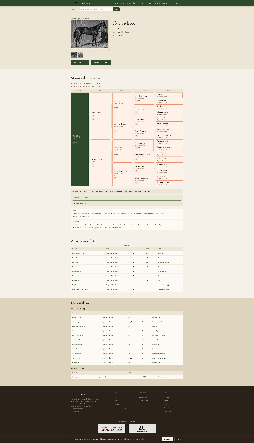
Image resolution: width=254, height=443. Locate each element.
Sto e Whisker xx (158, 340)
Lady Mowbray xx (78, 253)
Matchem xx (148, 214)
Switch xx (149, 225)
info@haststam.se (78, 409)
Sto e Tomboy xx (77, 349)
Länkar (164, 3)
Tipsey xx (141, 225)
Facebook (76, 412)
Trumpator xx (122, 214)
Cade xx (160, 214)
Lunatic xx (155, 344)
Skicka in (157, 3)
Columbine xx (113, 225)
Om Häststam (167, 397)
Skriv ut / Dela (94, 78)
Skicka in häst (143, 397)
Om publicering (168, 408)
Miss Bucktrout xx (78, 331)
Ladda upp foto (143, 401)
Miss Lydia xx (76, 377)
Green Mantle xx (163, 262)
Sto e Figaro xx (157, 331)
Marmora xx (161, 267)
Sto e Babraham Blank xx (127, 225)
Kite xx (154, 326)
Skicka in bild (80, 63)
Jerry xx (85, 214)
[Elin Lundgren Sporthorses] (111, 428)
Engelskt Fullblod (82, 18)
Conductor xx (136, 214)
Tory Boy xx (76, 358)
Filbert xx (75, 258)
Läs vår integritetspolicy (137, 439)
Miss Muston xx (102, 225)
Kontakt (177, 3)
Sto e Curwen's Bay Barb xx (92, 228)
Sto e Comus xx (77, 225)
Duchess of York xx (158, 353)
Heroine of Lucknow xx (80, 289)
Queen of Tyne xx (78, 340)
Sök (116, 9)
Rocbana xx (156, 363)
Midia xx (160, 280)
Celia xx (160, 258)
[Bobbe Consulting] (142, 428)
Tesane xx (155, 349)
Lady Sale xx (162, 271)
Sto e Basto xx (77, 228)
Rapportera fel (101, 63)
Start (116, 3)
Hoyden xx (75, 363)
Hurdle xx (75, 280)
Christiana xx (76, 271)
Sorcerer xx (110, 214)
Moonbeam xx (77, 344)
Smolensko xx (97, 214)
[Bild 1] (74, 55)
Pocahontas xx (162, 285)
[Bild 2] (80, 55)
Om (170, 3)
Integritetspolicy (168, 411)
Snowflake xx (162, 253)
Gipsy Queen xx (77, 335)
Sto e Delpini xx (89, 225)
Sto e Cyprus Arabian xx (162, 225)
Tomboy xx (76, 214)
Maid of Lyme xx (77, 317)
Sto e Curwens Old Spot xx (112, 228)
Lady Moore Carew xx (159, 322)
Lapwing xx (156, 317)
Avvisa (179, 439)
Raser (123, 3)
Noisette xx (76, 267)
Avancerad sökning (144, 3)
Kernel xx (75, 262)
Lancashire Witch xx (79, 326)
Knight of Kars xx (77, 285)
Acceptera (167, 439)
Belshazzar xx (162, 377)
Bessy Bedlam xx (157, 358)
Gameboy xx (76, 322)
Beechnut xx (76, 276)
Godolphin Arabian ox (81, 216)
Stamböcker (131, 3)
